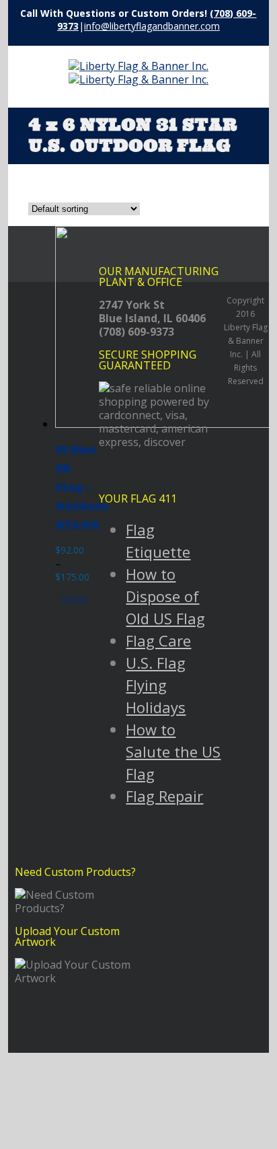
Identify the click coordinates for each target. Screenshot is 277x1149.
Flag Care (158, 640)
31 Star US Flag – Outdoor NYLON (82, 487)
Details (75, 598)
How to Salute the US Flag (173, 751)
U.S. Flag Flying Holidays (156, 685)
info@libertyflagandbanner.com (152, 26)
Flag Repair (164, 796)
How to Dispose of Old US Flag (165, 596)
